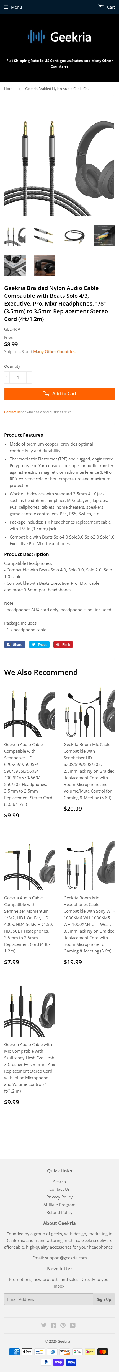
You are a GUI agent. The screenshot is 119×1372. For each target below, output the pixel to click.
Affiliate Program (59, 1204)
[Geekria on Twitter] (43, 1326)
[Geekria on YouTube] (73, 1326)
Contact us (12, 412)
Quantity (12, 366)
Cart (110, 7)
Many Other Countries (54, 351)
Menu (16, 7)
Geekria (64, 1341)
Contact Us (59, 1189)
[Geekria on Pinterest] (63, 1326)
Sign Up (104, 1299)
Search (59, 1181)
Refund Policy (59, 1212)
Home (9, 88)
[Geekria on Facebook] (53, 1326)
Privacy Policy (59, 1197)
